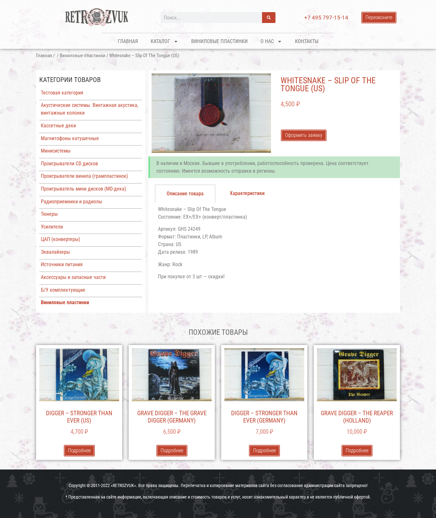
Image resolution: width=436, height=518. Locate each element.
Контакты (307, 41)
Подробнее (79, 450)
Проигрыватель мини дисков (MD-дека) (83, 189)
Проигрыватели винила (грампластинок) (84, 176)
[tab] (185, 193)
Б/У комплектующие (63, 290)
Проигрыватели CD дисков (69, 164)
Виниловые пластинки (219, 41)
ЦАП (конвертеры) (60, 239)
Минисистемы (56, 151)
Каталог (160, 41)
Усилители (52, 227)
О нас (267, 41)
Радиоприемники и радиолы (71, 202)
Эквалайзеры (55, 252)
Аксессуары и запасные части (73, 277)
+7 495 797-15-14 (326, 17)
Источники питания (62, 264)
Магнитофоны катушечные (70, 138)
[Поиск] (268, 17)
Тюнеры (49, 214)
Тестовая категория (62, 93)
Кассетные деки (58, 126)
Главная (128, 41)
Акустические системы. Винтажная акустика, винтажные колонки (89, 109)
